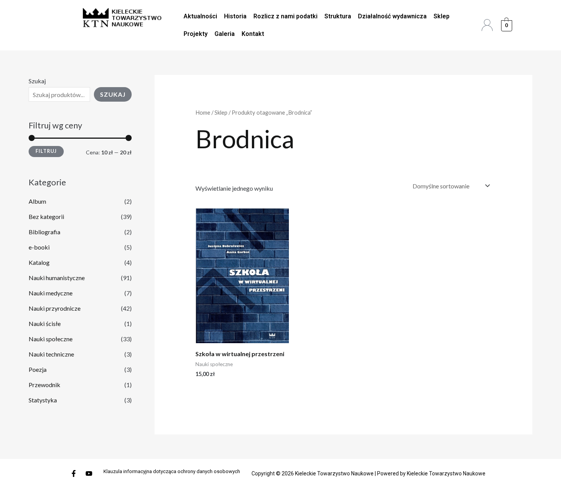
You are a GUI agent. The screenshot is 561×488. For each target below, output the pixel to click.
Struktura (337, 16)
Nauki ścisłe (45, 323)
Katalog (39, 262)
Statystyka (43, 400)
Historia (235, 16)
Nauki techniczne (51, 354)
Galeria (224, 33)
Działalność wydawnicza (392, 16)
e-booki (39, 247)
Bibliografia (44, 231)
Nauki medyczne (51, 293)
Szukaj (37, 80)
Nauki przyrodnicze (55, 308)
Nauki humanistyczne (57, 277)
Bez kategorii (46, 216)
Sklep (442, 16)
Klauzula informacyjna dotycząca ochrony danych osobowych (171, 471)
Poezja (38, 369)
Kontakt (253, 33)
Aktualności (200, 16)
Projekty (196, 33)
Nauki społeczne (51, 338)
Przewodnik (44, 384)
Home (202, 112)
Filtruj (46, 151)
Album (37, 201)
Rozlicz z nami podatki (285, 16)
